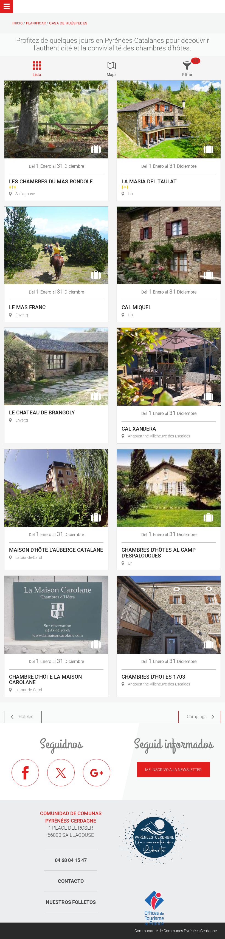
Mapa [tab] (112, 74)
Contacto (71, 881)
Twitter (61, 772)
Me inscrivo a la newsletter (173, 769)
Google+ (96, 772)
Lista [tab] (37, 74)
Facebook (25, 772)
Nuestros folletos (71, 902)
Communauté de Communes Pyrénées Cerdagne (175, 931)
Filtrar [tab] (187, 74)
